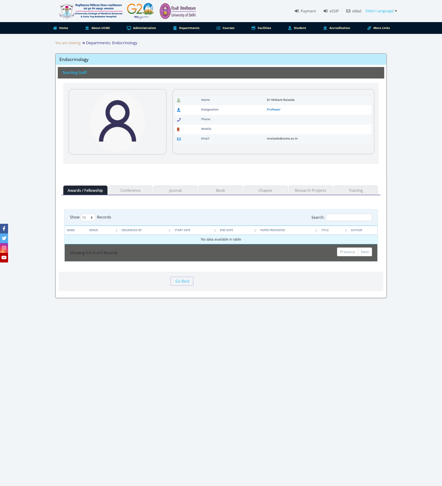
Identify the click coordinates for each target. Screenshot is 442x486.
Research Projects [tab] (310, 190)
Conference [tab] (130, 190)
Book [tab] (220, 190)
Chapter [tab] (266, 190)
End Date (226, 230)
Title (325, 230)
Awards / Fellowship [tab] (85, 190)
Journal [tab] (175, 190)
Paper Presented (272, 230)
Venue (93, 230)
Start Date (182, 230)
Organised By (132, 230)
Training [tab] (356, 190)
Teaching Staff (74, 72)
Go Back (182, 281)
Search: (317, 217)
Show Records (90, 217)
